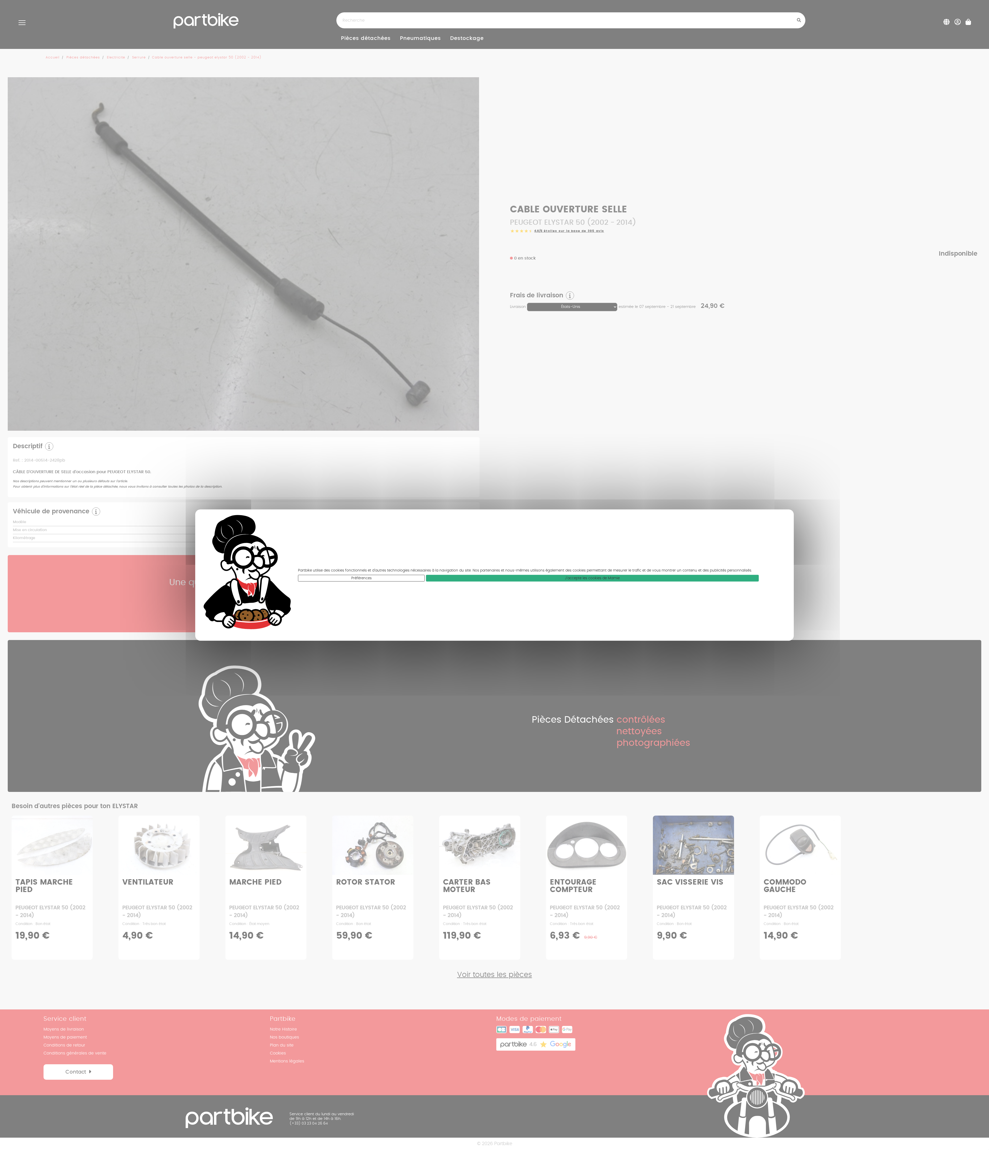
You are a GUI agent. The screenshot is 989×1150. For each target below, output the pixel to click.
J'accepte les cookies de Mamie (592, 578)
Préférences (361, 578)
